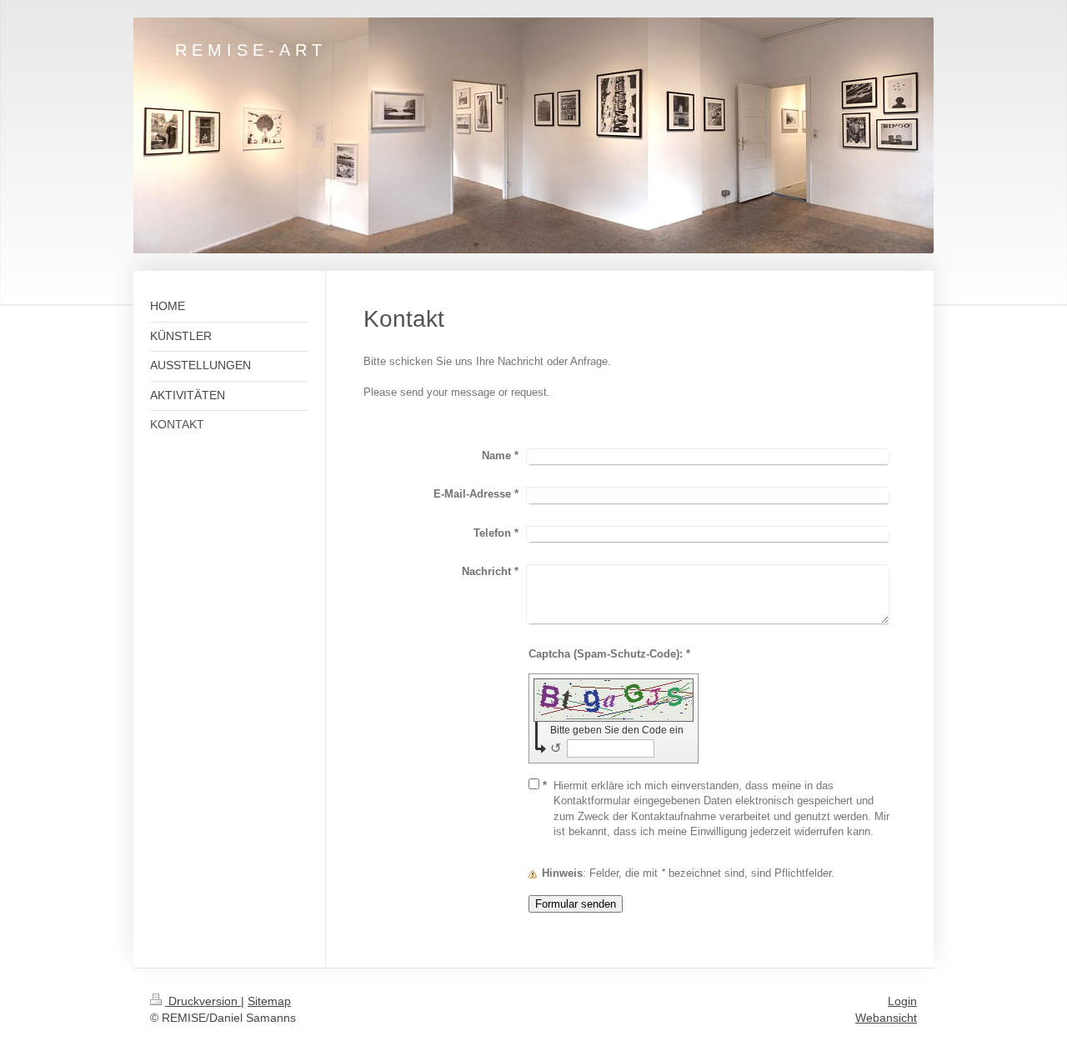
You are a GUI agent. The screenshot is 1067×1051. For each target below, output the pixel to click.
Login (902, 1001)
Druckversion (203, 1001)
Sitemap (269, 1001)
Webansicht (886, 1017)
